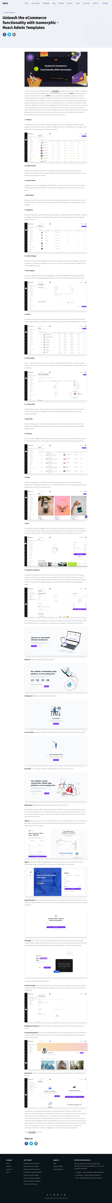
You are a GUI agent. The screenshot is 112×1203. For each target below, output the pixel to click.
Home (26, 3)
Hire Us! (105, 3)
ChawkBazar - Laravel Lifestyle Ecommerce (88, 1175)
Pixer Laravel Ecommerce (31, 1184)
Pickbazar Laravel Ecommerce (32, 1169)
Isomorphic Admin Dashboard (32, 1178)
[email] (14, 34)
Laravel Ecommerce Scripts (31, 1175)
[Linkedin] (61, 1194)
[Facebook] (47, 1194)
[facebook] (4, 34)
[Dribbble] (57, 1194)
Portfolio (61, 3)
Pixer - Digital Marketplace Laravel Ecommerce (89, 1178)
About (8, 1163)
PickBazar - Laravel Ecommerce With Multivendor (90, 1172)
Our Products (36, 3)
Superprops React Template (31, 1163)
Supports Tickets (58, 1166)
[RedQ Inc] (5, 3)
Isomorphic (55, 91)
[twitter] (9, 34)
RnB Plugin (46, 3)
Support (95, 3)
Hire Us (8, 1172)
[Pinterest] (64, 1194)
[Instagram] (54, 1194)
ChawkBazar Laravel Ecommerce (33, 1172)
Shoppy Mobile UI (58, 1169)
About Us (69, 3)
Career (78, 3)
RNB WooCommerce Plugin (31, 1166)
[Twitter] (51, 1194)
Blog (54, 3)
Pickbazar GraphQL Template (32, 1181)
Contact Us (86, 3)
